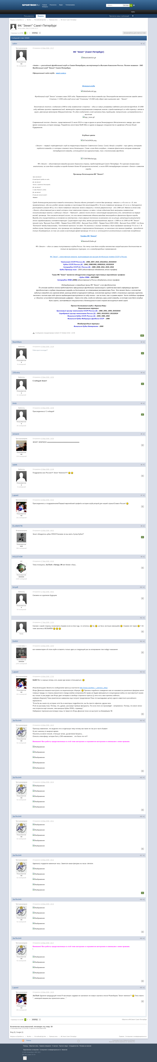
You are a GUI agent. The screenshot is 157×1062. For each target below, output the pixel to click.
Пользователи (29, 16)
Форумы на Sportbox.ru (17, 1036)
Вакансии (64, 1049)
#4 (142, 403)
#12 (141, 641)
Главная (44, 5)
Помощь (28, 1040)
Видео (61, 5)
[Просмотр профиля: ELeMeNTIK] (21, 537)
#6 (142, 465)
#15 (141, 777)
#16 (141, 816)
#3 (142, 372)
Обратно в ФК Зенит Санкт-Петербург (134, 1019)
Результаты (53, 5)
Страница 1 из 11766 (17, 33)
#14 (141, 720)
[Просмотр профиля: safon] (21, 55)
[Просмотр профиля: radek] (21, 476)
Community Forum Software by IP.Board (123, 1040)
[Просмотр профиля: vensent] (21, 445)
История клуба (88, 86)
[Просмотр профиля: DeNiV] (21, 653)
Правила (121, 1036)
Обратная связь (33, 1046)
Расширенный (134, 5)
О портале (55, 1046)
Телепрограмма (70, 5)
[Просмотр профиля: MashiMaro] (21, 353)
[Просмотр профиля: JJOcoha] (21, 384)
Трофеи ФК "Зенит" (88, 236)
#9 (142, 557)
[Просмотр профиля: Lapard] (21, 507)
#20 (141, 987)
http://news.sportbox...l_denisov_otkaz (94, 688)
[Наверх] (78, 1041)
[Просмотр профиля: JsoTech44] (21, 732)
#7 (142, 495)
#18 (141, 899)
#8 (142, 526)
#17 (141, 855)
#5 (142, 434)
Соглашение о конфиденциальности (135, 1036)
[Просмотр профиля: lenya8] (21, 599)
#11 (141, 618)
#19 (141, 938)
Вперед (34, 33)
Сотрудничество (73, 1046)
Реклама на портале (85, 1046)
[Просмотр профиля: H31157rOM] (21, 568)
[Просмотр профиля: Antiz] (21, 415)
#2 (142, 342)
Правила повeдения (45, 1046)
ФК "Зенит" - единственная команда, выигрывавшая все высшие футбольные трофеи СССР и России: (88, 257)
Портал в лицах (63, 1046)
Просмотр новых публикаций (119, 16)
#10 (141, 587)
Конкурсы (45, 6)
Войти (133, 12)
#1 (142, 43)
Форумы (41, 16)
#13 (141, 672)
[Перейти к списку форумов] (30, 5)
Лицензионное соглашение (31, 1049)
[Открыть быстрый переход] (132, 16)
